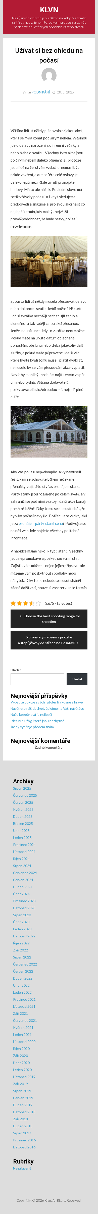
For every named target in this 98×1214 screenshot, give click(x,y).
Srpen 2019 (22, 1091)
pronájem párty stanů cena (41, 523)
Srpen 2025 (22, 788)
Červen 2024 (23, 880)
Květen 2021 (23, 1027)
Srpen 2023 (22, 915)
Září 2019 (20, 1084)
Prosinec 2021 (24, 999)
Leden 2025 (22, 837)
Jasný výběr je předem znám (32, 727)
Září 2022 (20, 950)
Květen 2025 (23, 809)
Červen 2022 (23, 971)
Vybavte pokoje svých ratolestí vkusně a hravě (47, 702)
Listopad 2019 (24, 1077)
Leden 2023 (22, 929)
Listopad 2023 (24, 908)
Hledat (16, 670)
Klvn (49, 9)
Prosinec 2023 (24, 901)
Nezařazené (22, 1168)
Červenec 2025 (25, 795)
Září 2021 (20, 1013)
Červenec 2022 (25, 964)
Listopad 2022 (24, 936)
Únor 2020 (21, 1062)
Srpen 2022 (22, 957)
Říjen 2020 (21, 1048)
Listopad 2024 (24, 851)
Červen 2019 (23, 1098)
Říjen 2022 (21, 943)
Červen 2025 (23, 802)
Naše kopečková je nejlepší (31, 714)
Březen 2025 (23, 823)
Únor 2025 (21, 830)
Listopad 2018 (24, 1112)
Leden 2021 (22, 1034)
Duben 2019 (22, 1105)
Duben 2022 (22, 978)
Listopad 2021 (24, 1006)
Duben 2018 (22, 1126)
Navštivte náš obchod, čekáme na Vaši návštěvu (47, 708)
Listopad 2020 (24, 1041)
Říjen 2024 (21, 858)
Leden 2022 (22, 992)
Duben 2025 (22, 816)
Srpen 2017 (22, 1133)
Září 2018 (20, 1119)
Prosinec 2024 (24, 844)
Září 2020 (20, 1055)
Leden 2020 (22, 1070)
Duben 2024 (22, 887)
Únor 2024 (21, 894)
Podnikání (41, 92)
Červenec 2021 (25, 1020)
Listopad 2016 (24, 1147)
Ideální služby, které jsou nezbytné (37, 721)
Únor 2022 (21, 985)
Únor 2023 (21, 922)
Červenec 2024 (25, 873)
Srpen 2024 (22, 866)
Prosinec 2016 (24, 1140)
